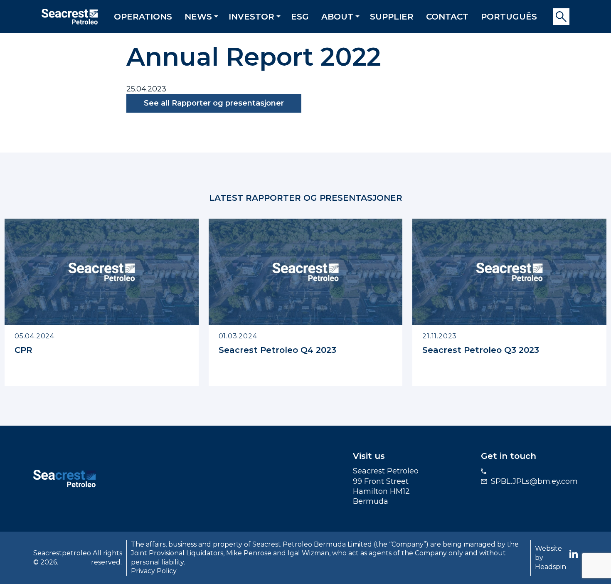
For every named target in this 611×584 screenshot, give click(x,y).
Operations (143, 17)
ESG (300, 17)
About (337, 17)
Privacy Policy (154, 571)
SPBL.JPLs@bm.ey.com (534, 481)
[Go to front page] (70, 16)
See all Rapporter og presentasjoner (214, 103)
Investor (251, 17)
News (198, 17)
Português (509, 17)
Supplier (392, 17)
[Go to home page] (64, 478)
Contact (447, 17)
